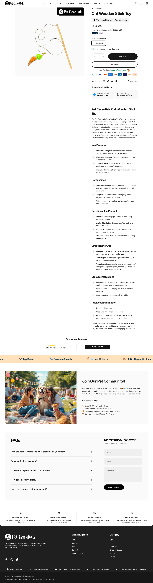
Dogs (112, 543)
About (74, 546)
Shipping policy (27, 579)
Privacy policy (77, 553)
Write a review (97, 347)
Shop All (75, 543)
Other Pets (114, 546)
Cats (111, 540)
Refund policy (18, 579)
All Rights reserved (27, 576)
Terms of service (37, 579)
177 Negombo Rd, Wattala (99, 569)
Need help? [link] (134, 81)
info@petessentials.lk (41, 569)
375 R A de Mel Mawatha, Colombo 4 (132, 569)
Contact (75, 550)
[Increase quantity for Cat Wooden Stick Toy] (103, 57)
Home (74, 540)
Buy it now (115, 64)
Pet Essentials (97, 9)
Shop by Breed (116, 550)
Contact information (48, 579)
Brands (113, 553)
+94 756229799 (16, 569)
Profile (112, 557)
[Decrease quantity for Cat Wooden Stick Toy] (94, 57)
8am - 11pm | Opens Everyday (69, 569)
